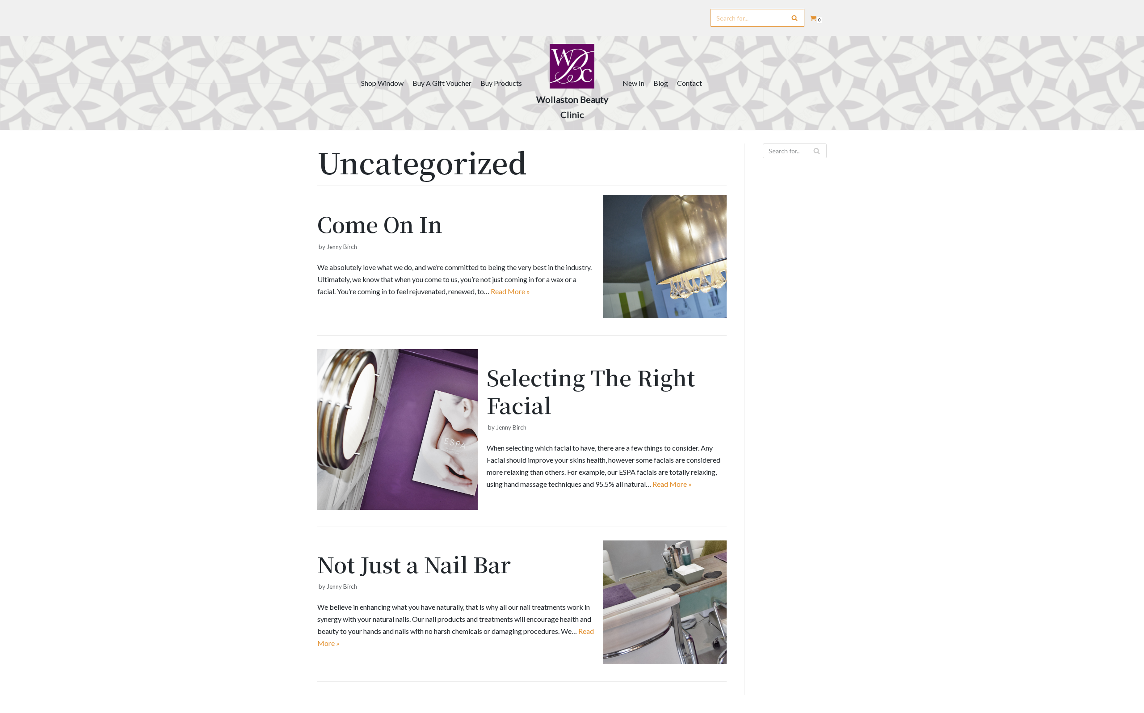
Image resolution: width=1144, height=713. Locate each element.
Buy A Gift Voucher (441, 83)
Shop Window (382, 83)
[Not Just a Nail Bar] (665, 661)
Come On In (379, 223)
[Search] (794, 18)
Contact (689, 83)
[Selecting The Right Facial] (397, 507)
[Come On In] (665, 315)
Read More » (510, 291)
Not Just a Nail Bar (414, 563)
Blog (660, 83)
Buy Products (501, 83)
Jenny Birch (342, 246)
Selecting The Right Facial (591, 391)
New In (633, 83)
